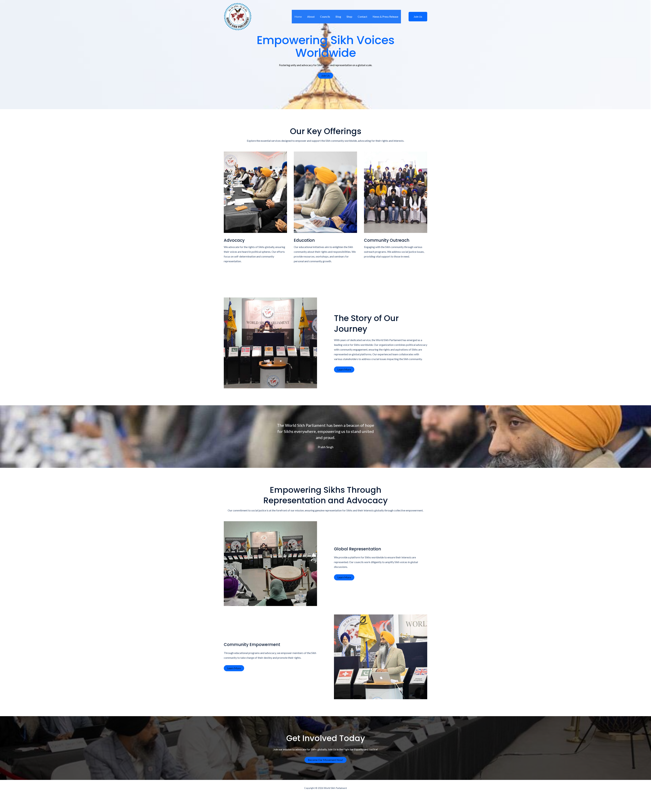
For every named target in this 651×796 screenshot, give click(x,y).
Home (298, 16)
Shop (349, 16)
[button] (415, 16)
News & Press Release (385, 16)
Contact (362, 16)
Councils (325, 16)
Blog (338, 16)
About (311, 16)
